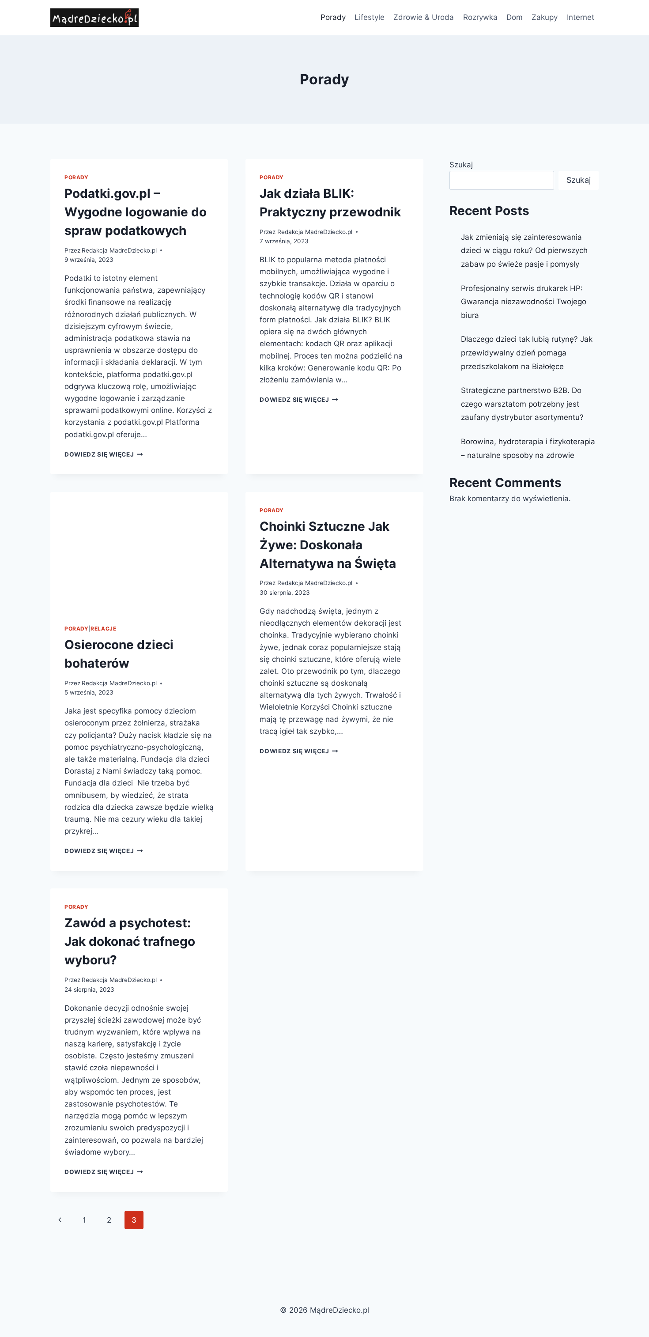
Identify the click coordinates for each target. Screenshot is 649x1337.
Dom (514, 17)
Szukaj (461, 164)
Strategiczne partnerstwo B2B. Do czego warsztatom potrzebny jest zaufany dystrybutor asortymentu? (522, 404)
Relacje (103, 628)
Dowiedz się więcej (103, 454)
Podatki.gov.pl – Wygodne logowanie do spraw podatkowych (135, 212)
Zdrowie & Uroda (423, 17)
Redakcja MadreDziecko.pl (119, 250)
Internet (580, 17)
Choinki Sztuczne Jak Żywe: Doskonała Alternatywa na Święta (328, 545)
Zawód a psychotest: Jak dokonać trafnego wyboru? (129, 941)
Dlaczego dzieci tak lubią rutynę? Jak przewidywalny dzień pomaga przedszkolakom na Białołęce (526, 352)
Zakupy (545, 17)
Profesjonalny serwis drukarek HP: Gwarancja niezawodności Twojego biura (523, 302)
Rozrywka (480, 17)
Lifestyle (370, 17)
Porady (333, 17)
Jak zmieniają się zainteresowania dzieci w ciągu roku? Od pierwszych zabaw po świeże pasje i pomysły (524, 250)
